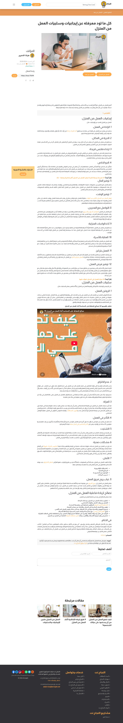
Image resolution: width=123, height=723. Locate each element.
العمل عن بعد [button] (89, 74)
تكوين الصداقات (72, 410)
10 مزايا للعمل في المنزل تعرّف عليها (92, 279)
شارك (14, 76)
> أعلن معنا (80, 676)
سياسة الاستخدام (16, 675)
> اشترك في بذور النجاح (76, 682)
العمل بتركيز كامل (77, 257)
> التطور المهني (105, 688)
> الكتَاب (107, 705)
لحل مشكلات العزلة (72, 516)
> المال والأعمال (105, 682)
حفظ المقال (29, 66)
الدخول (36, 4)
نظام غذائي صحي (99, 511)
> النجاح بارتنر (79, 679)
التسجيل (26, 4)
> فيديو (107, 696)
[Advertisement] (74, 89)
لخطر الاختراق (48, 462)
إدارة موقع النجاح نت (80, 543)
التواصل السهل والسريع (91, 212)
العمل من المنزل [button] (104, 74)
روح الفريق (92, 483)
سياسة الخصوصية (26, 675)
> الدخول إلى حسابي (77, 688)
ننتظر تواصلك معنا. (54, 680)
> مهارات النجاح (105, 679)
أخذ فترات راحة (72, 131)
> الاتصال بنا (80, 693)
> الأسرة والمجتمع (104, 693)
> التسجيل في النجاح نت (76, 685)
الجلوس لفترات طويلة (50, 446)
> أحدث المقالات (105, 676)
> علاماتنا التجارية (78, 690)
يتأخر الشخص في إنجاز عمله (79, 424)
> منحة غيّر (106, 717)
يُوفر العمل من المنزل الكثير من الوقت (98, 198)
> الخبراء (107, 702)
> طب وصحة (106, 690)
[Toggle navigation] (14, 4)
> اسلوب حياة (105, 685)
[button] (74, 113)
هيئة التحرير (24, 55)
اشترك (23, 174)
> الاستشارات (106, 699)
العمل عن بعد (21, 64)
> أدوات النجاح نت (104, 708)
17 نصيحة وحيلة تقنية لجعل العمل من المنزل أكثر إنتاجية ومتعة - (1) (81, 178)
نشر (109, 569)
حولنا (33, 675)
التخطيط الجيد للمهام (101, 505)
